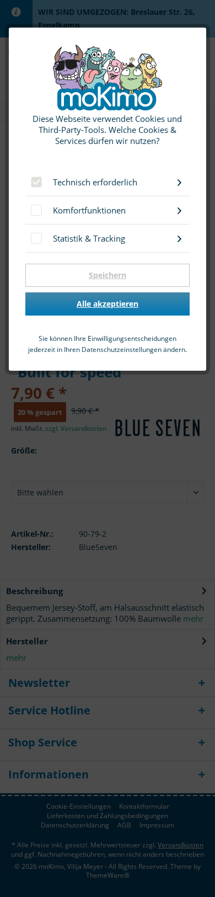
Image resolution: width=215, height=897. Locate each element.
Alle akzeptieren (107, 303)
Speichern (107, 275)
